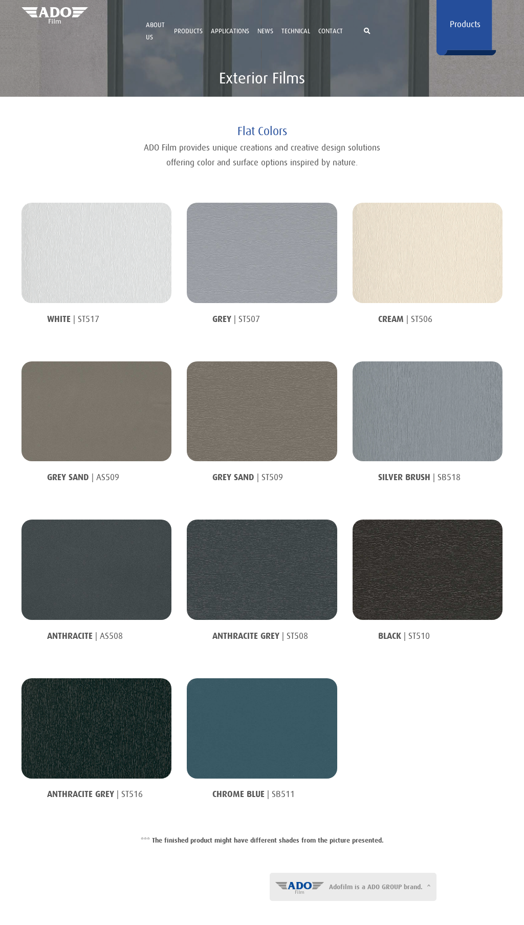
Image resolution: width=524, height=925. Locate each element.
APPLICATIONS (230, 31)
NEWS (265, 31)
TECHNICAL (295, 31)
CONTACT (330, 31)
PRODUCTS (188, 31)
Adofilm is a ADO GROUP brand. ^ (380, 887)
